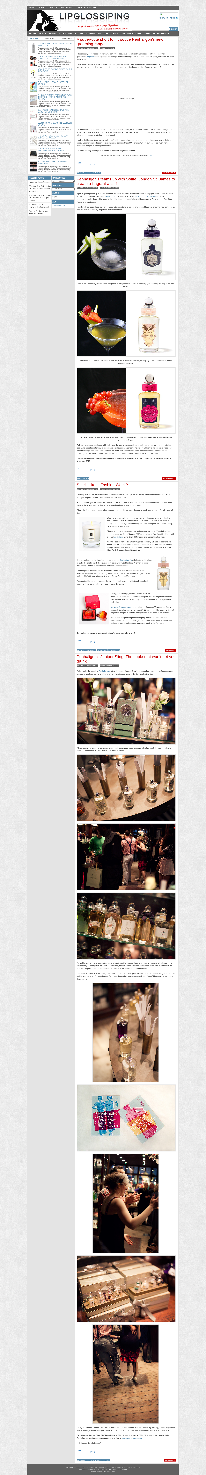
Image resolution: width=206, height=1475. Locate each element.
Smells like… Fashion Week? (102, 485)
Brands (147, 33)
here (150, 155)
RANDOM (34, 38)
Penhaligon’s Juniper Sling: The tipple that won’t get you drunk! (126, 659)
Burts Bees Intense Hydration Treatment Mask (39, 205)
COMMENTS (66, 38)
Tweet (79, 163)
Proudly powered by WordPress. (103, 1471)
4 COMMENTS (170, 1460)
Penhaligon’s (110, 196)
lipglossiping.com (104, 1469)
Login (54, 197)
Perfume (105, 1460)
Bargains (42, 33)
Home (31, 8)
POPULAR (49, 38)
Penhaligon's (94, 173)
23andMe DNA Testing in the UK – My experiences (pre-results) (40, 197)
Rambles (32, 33)
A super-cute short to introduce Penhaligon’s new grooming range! (120, 41)
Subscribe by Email (87, 8)
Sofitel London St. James (144, 196)
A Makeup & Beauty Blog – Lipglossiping (79, 21)
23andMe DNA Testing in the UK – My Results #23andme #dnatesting (40, 188)
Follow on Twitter (167, 17)
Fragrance (82, 173)
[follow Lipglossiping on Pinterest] (169, 14)
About (42, 8)
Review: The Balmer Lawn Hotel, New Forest (39, 212)
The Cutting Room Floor (131, 33)
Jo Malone (118, 537)
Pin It (92, 164)
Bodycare (72, 33)
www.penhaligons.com (132, 1438)
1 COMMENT (170, 650)
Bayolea (90, 57)
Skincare (62, 33)
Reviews (52, 33)
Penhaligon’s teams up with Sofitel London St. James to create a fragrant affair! (126, 181)
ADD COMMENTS (169, 173)
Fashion (80, 650)
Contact (53, 8)
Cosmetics (115, 33)
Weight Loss (103, 33)
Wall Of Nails (67, 8)
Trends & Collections (160, 33)
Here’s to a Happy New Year (40, 182)
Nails (81, 33)
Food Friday (90, 33)
